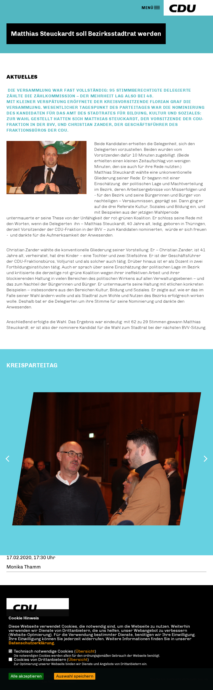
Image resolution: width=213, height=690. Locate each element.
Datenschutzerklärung (31, 642)
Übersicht (85, 651)
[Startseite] (38, 607)
